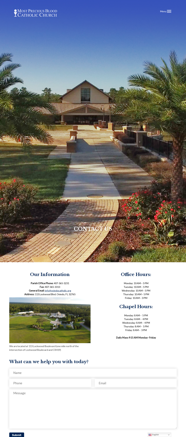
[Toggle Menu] (169, 11)
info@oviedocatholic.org (58, 290)
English (155, 434)
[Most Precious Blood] (35, 13)
